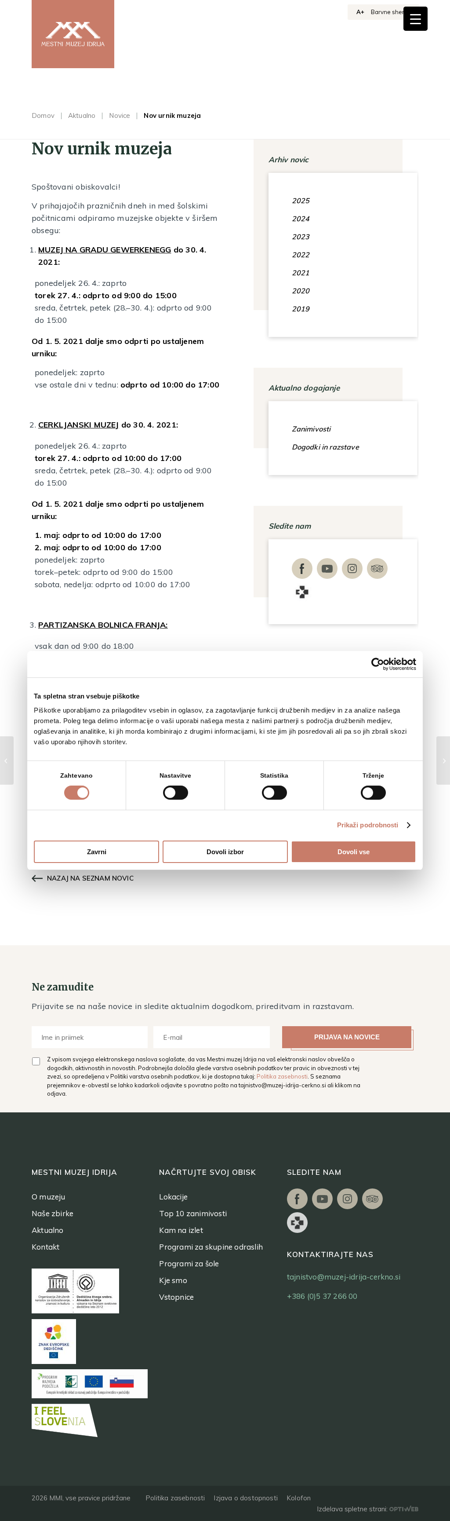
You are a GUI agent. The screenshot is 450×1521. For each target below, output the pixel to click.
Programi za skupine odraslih (211, 1246)
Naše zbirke (52, 1213)
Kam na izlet (181, 1230)
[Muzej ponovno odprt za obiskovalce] (7, 760)
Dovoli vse (354, 852)
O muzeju (48, 1196)
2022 (301, 254)
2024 (301, 218)
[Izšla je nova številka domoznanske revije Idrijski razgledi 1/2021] (443, 760)
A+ (360, 11)
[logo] (73, 34)
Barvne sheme (390, 11)
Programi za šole (189, 1263)
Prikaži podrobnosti (368, 825)
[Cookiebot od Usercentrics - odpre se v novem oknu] (377, 664)
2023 (301, 236)
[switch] (175, 793)
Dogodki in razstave (325, 446)
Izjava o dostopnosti (246, 1498)
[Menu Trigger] (415, 19)
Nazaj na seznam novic (90, 878)
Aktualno (81, 115)
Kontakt (45, 1246)
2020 (301, 290)
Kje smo (173, 1280)
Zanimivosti (311, 428)
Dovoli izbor (225, 852)
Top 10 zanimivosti (193, 1213)
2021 (301, 272)
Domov (43, 115)
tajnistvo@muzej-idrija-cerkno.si (282, 1085)
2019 (301, 308)
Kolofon (299, 1498)
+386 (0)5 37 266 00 (322, 1296)
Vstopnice (176, 1297)
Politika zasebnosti (282, 1076)
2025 (301, 200)
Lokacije (173, 1196)
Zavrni (96, 852)
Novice (119, 115)
